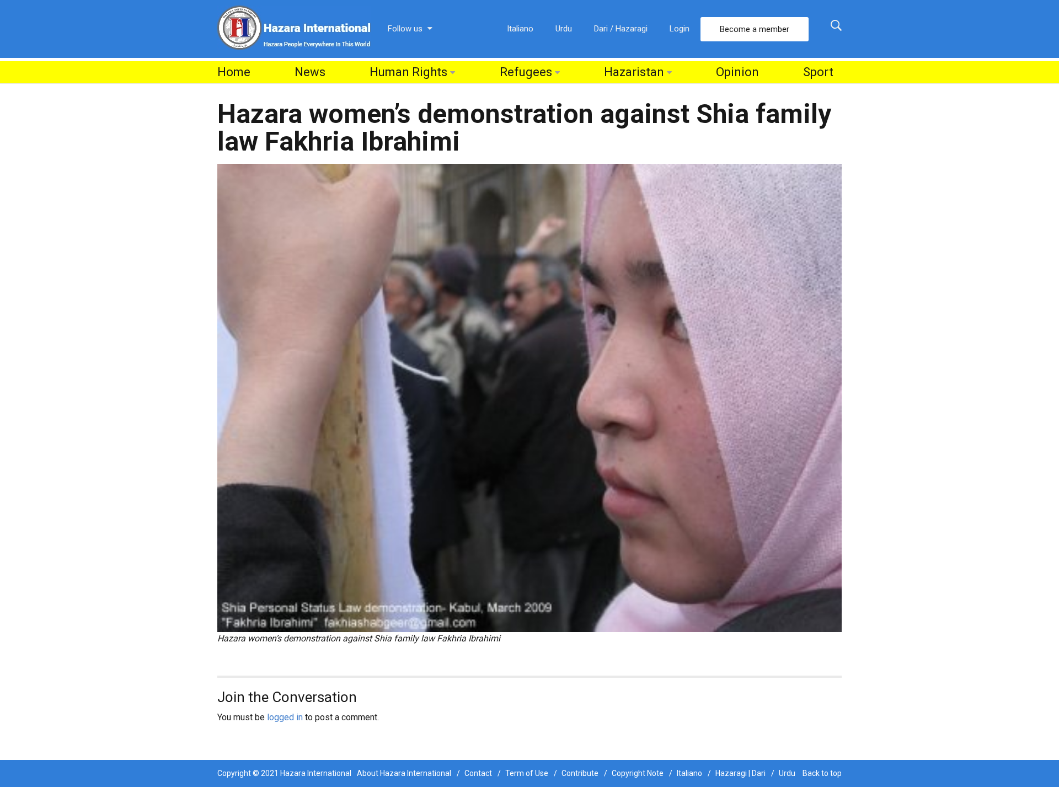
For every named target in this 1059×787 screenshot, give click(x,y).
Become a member (754, 29)
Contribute (579, 773)
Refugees (526, 72)
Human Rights (408, 72)
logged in (285, 717)
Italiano (520, 29)
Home (233, 72)
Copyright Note (638, 773)
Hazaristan (634, 72)
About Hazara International (404, 773)
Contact (478, 773)
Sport (818, 72)
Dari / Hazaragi (621, 29)
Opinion (737, 72)
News (310, 72)
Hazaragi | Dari (740, 773)
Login (679, 29)
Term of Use (526, 773)
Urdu (563, 29)
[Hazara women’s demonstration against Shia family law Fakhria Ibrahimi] (529, 397)
